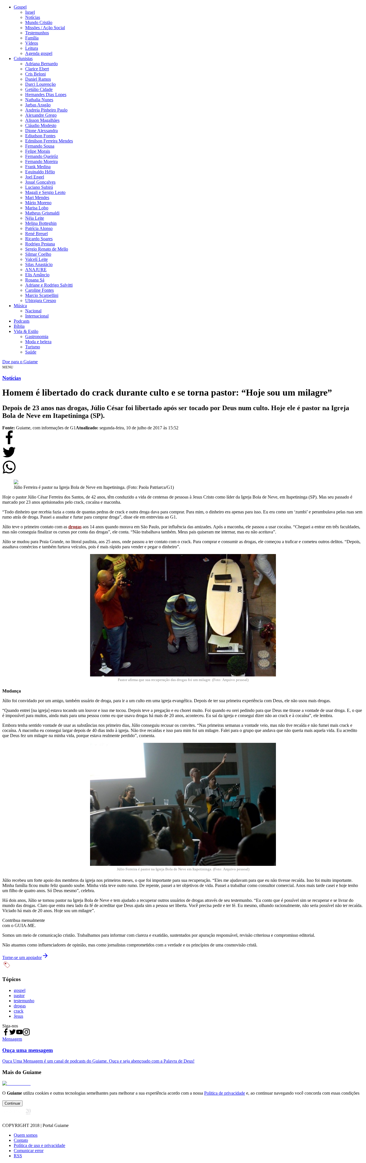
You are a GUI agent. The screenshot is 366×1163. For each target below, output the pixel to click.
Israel (30, 12)
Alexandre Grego (41, 115)
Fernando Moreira (41, 161)
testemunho (24, 1000)
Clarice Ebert (37, 68)
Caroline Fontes (39, 290)
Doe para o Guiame (20, 361)
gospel (19, 990)
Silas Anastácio (39, 264)
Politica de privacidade (224, 1093)
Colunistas (23, 58)
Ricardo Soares (39, 238)
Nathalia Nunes (39, 99)
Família (32, 37)
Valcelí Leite (36, 259)
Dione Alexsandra (41, 130)
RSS (18, 1155)
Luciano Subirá (39, 187)
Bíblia (19, 326)
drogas (20, 1005)
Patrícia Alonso (39, 228)
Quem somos (25, 1135)
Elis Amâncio (37, 274)
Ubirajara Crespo (40, 300)
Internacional (37, 315)
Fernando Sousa (39, 146)
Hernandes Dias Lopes (45, 94)
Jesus (18, 1016)
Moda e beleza (38, 341)
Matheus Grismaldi (42, 213)
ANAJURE (36, 269)
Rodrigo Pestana (40, 243)
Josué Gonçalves (40, 182)
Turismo (32, 346)
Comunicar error (28, 1150)
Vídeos (31, 43)
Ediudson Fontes (40, 135)
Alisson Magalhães (42, 120)
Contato (21, 1140)
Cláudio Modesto (40, 125)
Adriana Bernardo (41, 63)
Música (20, 305)
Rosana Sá (34, 279)
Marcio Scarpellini (41, 295)
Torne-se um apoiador (22, 957)
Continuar (12, 1103)
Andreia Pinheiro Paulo (46, 110)
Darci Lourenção (40, 84)
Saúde (30, 352)
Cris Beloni (35, 74)
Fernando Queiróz (41, 156)
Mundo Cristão (38, 22)
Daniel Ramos (38, 79)
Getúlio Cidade (39, 89)
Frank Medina (38, 166)
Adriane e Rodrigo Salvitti (49, 285)
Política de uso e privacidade (39, 1145)
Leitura (31, 48)
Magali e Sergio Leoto (45, 192)
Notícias (32, 17)
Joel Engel (34, 176)
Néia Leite (34, 218)
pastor (19, 995)
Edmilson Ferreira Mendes (49, 140)
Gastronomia (36, 336)
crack (18, 1011)
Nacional (33, 310)
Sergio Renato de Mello (46, 249)
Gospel (20, 7)
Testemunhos (37, 32)
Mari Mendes (37, 197)
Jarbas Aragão (38, 104)
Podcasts (21, 321)
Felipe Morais (37, 151)
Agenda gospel (38, 53)
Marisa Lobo (36, 207)
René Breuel (36, 233)
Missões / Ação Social (45, 27)
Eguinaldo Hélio (40, 171)
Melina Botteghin (41, 223)
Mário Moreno (38, 202)
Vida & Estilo (26, 331)
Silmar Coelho (38, 254)
